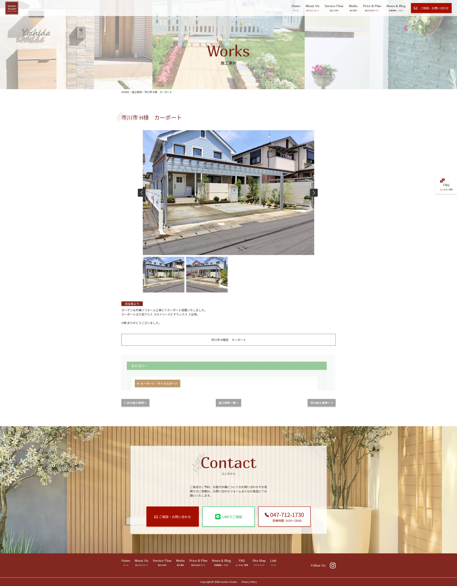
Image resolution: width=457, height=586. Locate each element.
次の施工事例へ (320, 403)
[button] (314, 193)
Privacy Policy (249, 581)
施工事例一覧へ (228, 403)
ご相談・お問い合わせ (434, 8)
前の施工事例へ (137, 403)
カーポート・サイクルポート (159, 383)
